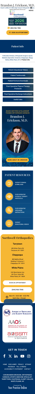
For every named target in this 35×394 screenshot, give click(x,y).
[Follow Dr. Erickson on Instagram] (28, 355)
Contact (27, 369)
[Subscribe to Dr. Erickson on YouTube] (22, 355)
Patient (22, 223)
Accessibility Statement (13, 369)
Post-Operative (21, 196)
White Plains (17, 267)
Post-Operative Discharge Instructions (18, 94)
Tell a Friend (21, 367)
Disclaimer (12, 364)
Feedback (11, 367)
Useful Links (18, 99)
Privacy (21, 364)
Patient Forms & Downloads (18, 81)
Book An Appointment (17, 283)
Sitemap (28, 364)
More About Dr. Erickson (17, 160)
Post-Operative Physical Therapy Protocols (18, 87)
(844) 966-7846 (15, 28)
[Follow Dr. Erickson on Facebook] (4, 355)
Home (5, 364)
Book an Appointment (20, 32)
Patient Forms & (20, 184)
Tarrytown (17, 243)
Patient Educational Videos (18, 70)
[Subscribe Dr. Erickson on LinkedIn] (16, 355)
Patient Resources (17, 175)
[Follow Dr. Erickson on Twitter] (10, 356)
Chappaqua (17, 254)
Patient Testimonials (18, 75)
